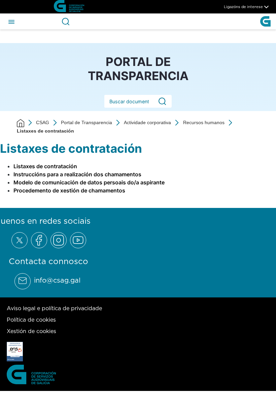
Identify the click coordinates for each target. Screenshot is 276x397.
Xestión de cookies (31, 331)
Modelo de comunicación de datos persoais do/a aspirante (89, 182)
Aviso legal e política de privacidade (54, 308)
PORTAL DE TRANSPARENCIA (138, 69)
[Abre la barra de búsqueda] (66, 21)
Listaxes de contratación (45, 166)
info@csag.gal (57, 280)
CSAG (42, 122)
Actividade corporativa (147, 122)
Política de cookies (31, 319)
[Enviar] (162, 101)
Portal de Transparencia (86, 122)
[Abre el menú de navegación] (11, 21)
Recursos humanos (204, 122)
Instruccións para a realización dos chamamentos (77, 174)
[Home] (20, 122)
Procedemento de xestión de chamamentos (69, 190)
